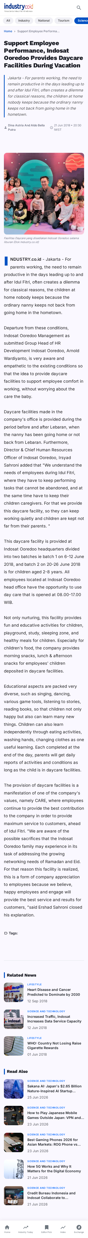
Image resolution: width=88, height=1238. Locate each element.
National (44, 20)
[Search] (79, 7)
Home (8, 31)
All (8, 20)
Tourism (63, 20)
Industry (24, 20)
